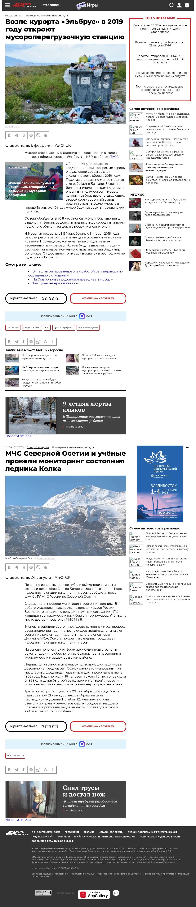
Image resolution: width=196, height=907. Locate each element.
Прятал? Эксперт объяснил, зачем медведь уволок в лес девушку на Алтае (166, 536)
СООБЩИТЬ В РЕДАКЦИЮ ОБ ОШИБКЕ (53, 841)
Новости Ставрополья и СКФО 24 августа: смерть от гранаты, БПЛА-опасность (160, 59)
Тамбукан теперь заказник (54, 283)
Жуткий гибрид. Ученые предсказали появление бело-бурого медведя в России (168, 116)
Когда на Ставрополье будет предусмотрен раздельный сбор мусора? (41, 382)
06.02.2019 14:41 (14, 15)
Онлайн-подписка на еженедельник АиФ (152, 832)
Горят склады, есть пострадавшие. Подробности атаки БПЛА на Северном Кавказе (160, 90)
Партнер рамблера (65, 893)
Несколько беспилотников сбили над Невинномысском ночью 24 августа (160, 74)
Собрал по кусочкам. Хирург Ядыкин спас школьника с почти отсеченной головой (168, 599)
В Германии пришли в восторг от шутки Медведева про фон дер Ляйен (167, 226)
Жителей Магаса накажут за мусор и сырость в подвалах (99, 357)
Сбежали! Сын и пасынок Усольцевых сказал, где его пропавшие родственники (168, 586)
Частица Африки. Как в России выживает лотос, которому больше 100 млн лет (167, 574)
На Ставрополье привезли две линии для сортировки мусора (40, 369)
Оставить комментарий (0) (98, 298)
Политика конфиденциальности (160, 837)
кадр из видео (46, 558)
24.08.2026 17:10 (14, 447)
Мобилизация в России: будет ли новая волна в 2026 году (165, 251)
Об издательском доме (46, 832)
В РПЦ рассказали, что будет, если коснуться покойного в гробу (165, 201)
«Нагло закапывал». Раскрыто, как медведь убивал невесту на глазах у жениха (167, 549)
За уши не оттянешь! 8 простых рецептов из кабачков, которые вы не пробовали (168, 179)
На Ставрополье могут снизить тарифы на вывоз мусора (40, 357)
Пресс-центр (72, 832)
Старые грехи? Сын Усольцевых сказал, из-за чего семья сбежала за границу (167, 129)
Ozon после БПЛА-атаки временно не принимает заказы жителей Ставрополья (160, 29)
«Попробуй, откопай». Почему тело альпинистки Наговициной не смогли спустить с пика (167, 142)
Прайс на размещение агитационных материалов (105, 837)
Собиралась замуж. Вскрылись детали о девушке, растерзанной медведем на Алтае (165, 154)
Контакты (64, 837)
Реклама (89, 832)
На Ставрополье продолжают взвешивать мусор (71, 279)
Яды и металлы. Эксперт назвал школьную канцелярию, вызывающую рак (165, 167)
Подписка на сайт (43, 837)
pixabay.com (12, 126)
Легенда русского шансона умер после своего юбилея (164, 213)
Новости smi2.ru (18, 436)
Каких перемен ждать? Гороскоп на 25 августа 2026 (160, 44)
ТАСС (114, 157)
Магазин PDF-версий (111, 832)
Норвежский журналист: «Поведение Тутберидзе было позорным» (167, 264)
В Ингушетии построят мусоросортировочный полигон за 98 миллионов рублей (101, 370)
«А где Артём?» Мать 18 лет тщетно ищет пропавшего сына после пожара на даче (166, 561)
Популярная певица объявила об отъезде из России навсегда (163, 239)
